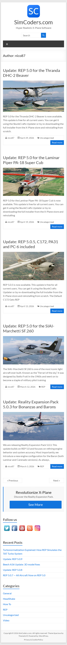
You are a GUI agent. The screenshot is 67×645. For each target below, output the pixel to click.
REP (43, 386)
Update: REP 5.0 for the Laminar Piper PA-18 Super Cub (31, 160)
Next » (56, 480)
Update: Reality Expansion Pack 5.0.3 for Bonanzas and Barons (31, 404)
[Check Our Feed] (30, 525)
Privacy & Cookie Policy (33, 640)
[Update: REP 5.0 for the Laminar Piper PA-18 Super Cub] (33, 169)
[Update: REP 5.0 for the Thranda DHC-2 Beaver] (33, 82)
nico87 (10, 138)
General (7, 593)
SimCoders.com (33, 22)
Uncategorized (47, 138)
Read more (57, 142)
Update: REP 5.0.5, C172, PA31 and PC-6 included (30, 244)
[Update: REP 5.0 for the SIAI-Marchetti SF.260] (33, 337)
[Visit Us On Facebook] (14, 525)
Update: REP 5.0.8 (12, 569)
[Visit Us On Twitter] (7, 525)
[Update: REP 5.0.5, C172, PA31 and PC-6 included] (33, 253)
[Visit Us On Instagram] (37, 525)
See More (35, 504)
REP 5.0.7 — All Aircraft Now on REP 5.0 (24, 575)
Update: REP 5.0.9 (12, 558)
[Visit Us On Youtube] (22, 525)
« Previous (12, 480)
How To (7, 604)
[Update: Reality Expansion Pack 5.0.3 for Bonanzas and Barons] (33, 413)
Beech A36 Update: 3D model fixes (21, 564)
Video (6, 620)
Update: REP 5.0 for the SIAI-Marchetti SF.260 (28, 328)
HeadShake (9, 598)
